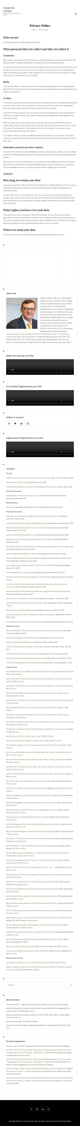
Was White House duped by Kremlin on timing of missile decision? (30, 932)
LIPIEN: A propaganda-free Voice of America (22, 638)
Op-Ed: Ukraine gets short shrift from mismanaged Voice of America (31, 810)
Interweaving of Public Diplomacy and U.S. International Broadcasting (32, 496)
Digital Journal (21, 337)
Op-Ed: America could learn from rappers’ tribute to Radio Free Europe (33, 875)
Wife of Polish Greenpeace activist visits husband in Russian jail (30, 832)
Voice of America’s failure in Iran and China (22, 599)
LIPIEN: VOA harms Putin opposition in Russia (23, 654)
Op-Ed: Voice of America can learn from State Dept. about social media (32, 752)
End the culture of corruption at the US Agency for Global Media (30, 478)
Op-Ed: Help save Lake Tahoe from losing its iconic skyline (28, 781)
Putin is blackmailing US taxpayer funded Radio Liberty (27, 523)
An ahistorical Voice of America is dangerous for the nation (28, 577)
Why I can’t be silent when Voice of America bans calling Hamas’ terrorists (34, 631)
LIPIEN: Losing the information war (19, 642)
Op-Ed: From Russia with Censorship (19, 947)
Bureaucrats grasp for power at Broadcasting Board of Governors (30, 615)
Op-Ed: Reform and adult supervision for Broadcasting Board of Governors (34, 722)
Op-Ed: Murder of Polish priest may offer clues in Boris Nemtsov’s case (32, 767)
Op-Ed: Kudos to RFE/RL (15, 736)
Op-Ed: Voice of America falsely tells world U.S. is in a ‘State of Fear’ (31, 715)
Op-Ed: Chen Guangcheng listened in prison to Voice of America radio (31, 889)
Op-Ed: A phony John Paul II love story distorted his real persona (30, 700)
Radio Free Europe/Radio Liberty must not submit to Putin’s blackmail (32, 528)
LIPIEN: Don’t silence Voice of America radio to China (26, 658)
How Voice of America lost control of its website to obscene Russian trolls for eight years (39, 547)
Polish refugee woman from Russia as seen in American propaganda (44, 1046)
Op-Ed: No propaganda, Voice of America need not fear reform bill (31, 803)
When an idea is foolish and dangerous (20, 610)
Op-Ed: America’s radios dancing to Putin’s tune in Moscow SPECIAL (31, 903)
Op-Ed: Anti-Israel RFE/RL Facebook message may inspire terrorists (31, 693)
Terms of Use (56, 1121)
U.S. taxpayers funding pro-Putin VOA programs (24, 622)
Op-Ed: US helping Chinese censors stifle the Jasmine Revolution (30, 911)
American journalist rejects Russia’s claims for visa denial (27, 817)
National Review (33, 334)
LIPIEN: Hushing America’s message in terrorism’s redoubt (28, 647)
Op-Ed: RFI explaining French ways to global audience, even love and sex (33, 824)
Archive (18, 674)
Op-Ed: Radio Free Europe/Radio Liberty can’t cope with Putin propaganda (34, 672)
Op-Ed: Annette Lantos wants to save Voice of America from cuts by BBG (33, 896)
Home (34, 30)
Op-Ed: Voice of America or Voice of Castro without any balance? (30, 686)
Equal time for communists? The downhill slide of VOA (26, 603)
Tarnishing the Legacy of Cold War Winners (22, 1022)
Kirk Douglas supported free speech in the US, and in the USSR (30, 566)
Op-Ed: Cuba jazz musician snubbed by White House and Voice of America (33, 679)
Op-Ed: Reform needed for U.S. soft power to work (25, 708)
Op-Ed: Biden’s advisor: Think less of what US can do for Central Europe (33, 918)
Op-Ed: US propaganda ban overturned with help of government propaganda (34, 860)
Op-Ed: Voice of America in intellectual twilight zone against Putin (31, 729)
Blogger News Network (29, 921)
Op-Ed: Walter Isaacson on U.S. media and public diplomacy (28, 745)
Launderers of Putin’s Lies (16, 483)
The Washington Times (48, 334)
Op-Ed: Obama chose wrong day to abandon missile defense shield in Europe (34, 939)
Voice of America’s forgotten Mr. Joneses (21, 554)
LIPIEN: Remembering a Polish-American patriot (24, 663)
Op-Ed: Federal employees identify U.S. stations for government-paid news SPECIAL (37, 853)
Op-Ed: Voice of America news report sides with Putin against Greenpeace (33, 839)
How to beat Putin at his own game (19, 573)
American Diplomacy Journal (16, 334)
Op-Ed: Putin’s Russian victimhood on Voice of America (26, 788)
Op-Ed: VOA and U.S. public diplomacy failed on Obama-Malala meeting (32, 846)
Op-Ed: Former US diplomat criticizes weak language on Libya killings (32, 882)
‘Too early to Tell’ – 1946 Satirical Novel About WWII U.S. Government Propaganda (37, 1005)
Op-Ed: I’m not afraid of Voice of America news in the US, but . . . (30, 867)
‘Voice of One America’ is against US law (21, 535)
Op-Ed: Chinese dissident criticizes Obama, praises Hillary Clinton (30, 760)
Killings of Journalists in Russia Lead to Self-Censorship (27, 951)
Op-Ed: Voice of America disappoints (19, 741)
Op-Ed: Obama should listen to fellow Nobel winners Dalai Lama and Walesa (34, 925)
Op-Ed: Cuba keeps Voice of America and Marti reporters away (29, 774)
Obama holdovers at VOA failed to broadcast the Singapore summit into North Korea (38, 591)
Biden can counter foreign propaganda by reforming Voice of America (32, 516)
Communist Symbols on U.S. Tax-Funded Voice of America (27, 963)
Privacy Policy (66, 1121)
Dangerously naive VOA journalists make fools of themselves (29, 540)
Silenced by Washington (15, 507)
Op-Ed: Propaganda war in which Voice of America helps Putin (29, 796)
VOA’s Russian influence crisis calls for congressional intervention (30, 487)
